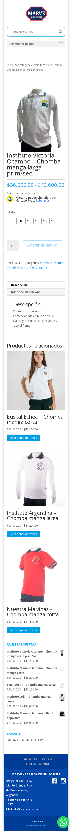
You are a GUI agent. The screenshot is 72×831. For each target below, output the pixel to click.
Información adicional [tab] (26, 292)
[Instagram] (63, 782)
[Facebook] (54, 782)
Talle (12, 212)
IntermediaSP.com (36, 825)
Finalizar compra (37, 764)
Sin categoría (23, 65)
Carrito (47, 759)
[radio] (13, 221)
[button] (63, 822)
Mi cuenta (30, 759)
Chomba (45, 263)
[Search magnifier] (60, 32)
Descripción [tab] (19, 285)
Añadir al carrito (42, 245)
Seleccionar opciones (23, 438)
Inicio (10, 65)
